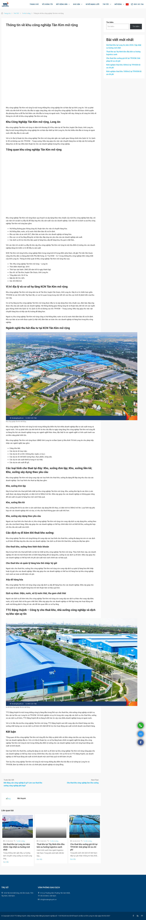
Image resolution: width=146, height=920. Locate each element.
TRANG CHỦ (34, 4)
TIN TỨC (106, 4)
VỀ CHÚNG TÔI (47, 4)
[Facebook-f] (141, 742)
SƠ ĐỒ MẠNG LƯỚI (92, 4)
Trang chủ (7, 13)
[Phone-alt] (141, 725)
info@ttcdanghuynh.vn (48, 899)
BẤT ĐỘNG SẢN (61, 4)
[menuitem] (137, 4)
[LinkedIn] (138, 916)
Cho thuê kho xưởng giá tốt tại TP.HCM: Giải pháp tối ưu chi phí (84, 847)
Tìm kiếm (109, 22)
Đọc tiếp (6, 862)
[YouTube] (142, 916)
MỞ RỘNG (118, 4)
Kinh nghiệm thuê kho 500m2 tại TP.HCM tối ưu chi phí (123, 66)
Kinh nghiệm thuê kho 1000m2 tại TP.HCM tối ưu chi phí (123, 72)
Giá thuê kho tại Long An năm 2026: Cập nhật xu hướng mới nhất (16, 847)
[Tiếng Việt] (127, 4)
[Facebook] (134, 916)
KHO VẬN (76, 4)
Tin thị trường (26, 13)
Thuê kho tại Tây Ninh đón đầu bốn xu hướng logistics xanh (123, 53)
